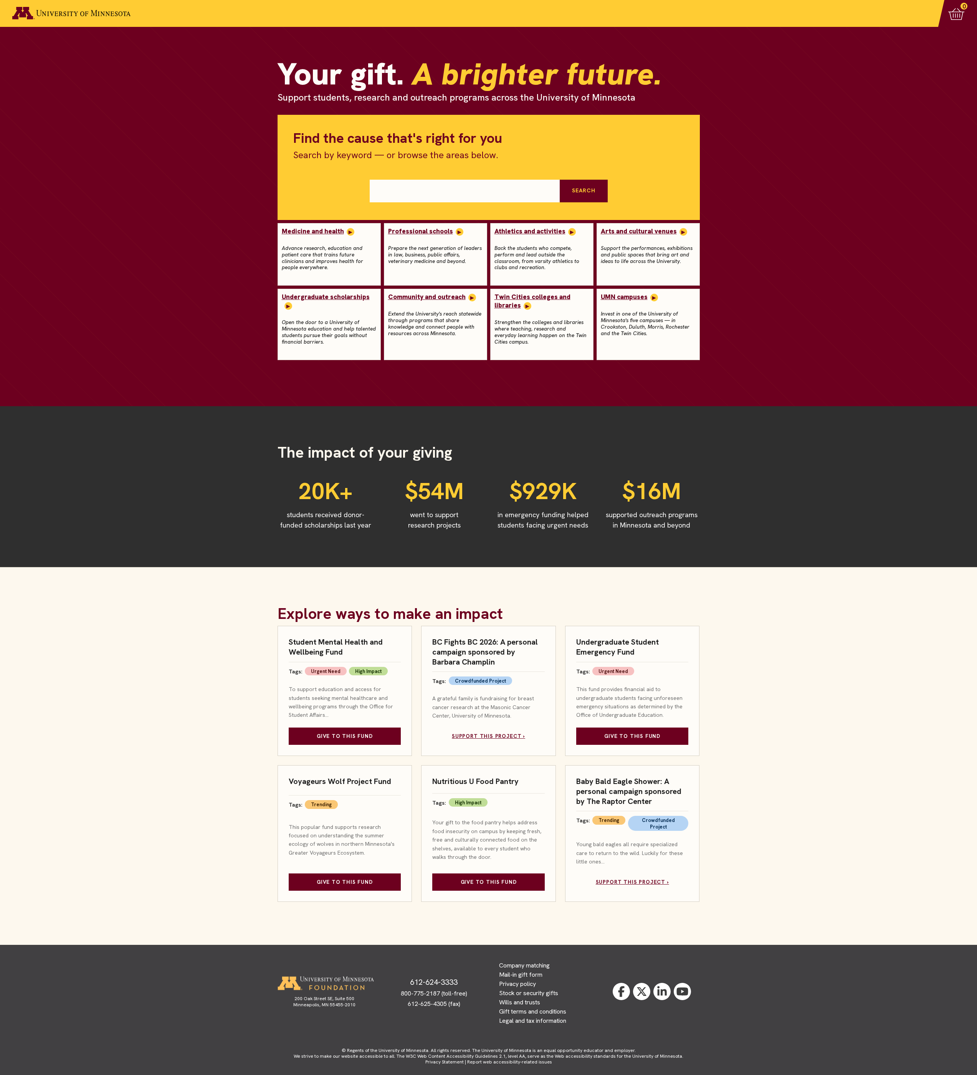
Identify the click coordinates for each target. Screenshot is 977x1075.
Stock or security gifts (528, 993)
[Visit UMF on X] (641, 991)
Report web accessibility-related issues (509, 1062)
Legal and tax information (532, 1021)
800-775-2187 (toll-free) (434, 993)
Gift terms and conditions (532, 1011)
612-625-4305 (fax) (434, 1004)
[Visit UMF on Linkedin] (662, 991)
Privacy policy (517, 984)
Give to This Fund (345, 736)
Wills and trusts (519, 1002)
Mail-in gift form (520, 975)
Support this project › (488, 736)
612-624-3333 (434, 982)
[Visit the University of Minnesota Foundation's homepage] (325, 983)
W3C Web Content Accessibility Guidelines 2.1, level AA (465, 1056)
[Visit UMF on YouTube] (682, 991)
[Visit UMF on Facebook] (621, 991)
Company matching (524, 965)
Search (583, 190)
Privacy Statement (444, 1062)
